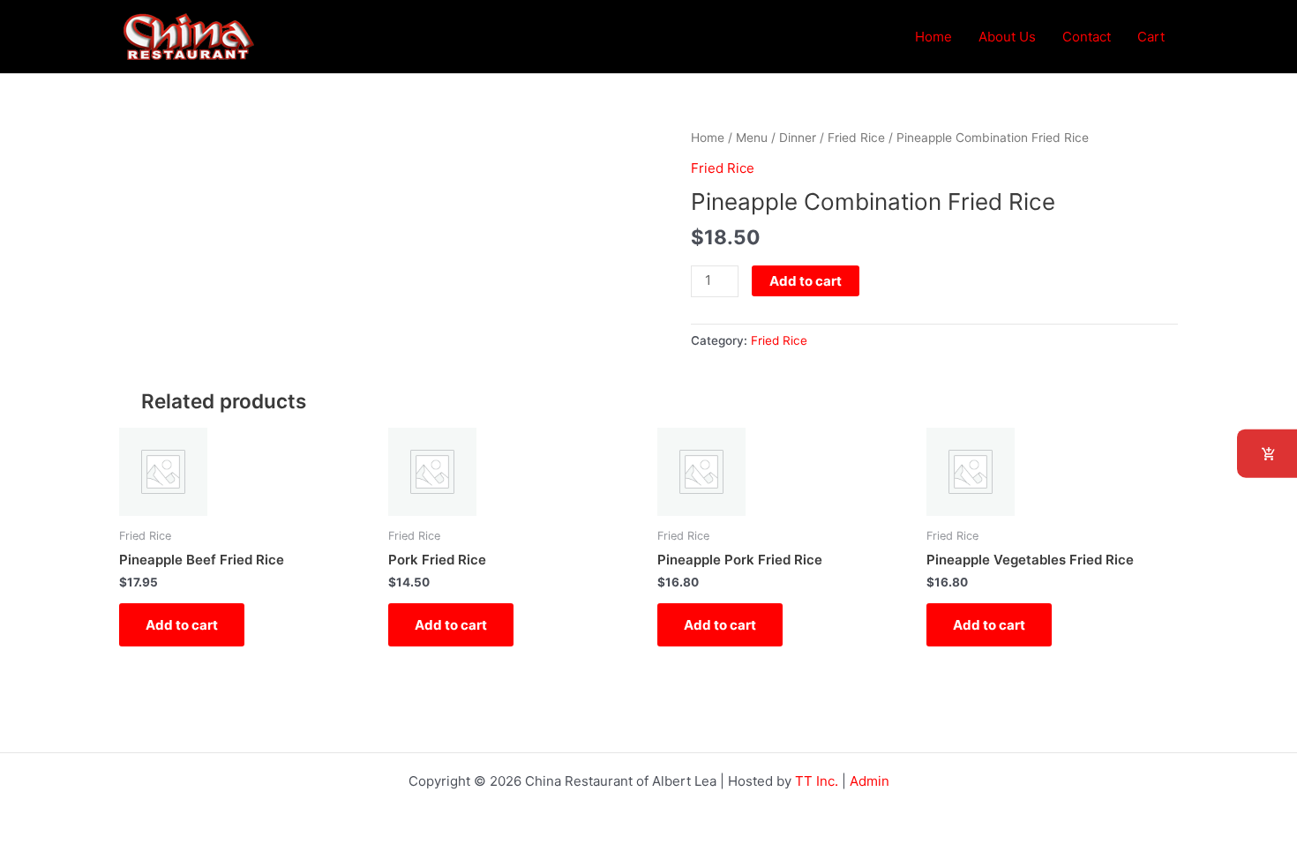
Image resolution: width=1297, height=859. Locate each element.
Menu (752, 138)
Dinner (797, 138)
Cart (1151, 36)
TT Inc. (816, 781)
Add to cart (805, 281)
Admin (869, 781)
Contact (1086, 36)
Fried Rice (856, 138)
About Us (1007, 36)
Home (933, 36)
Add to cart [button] (182, 624)
